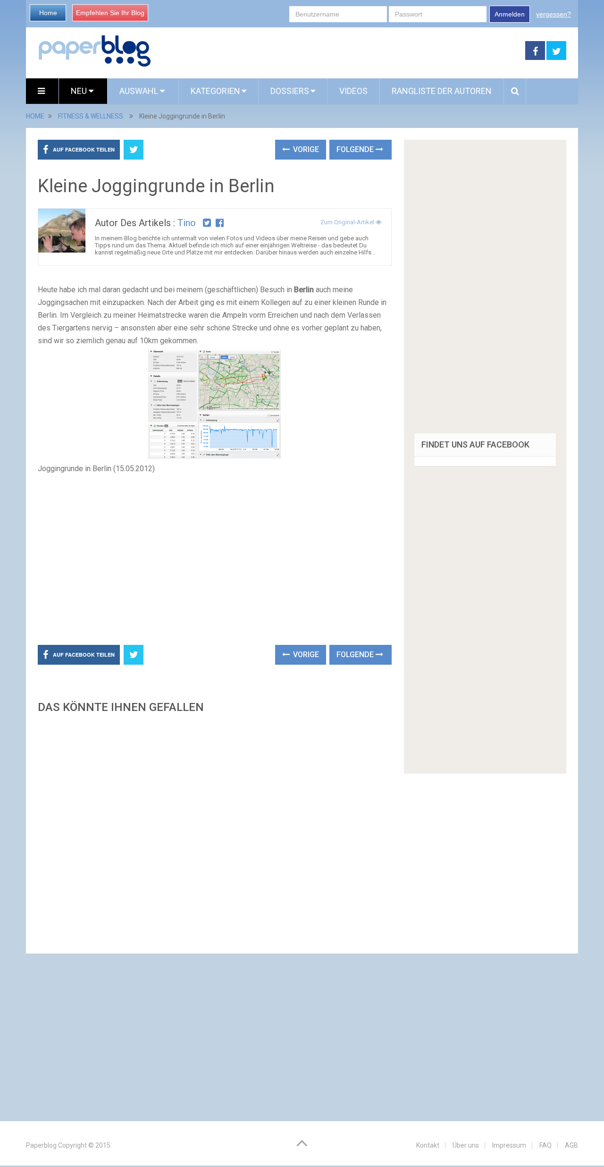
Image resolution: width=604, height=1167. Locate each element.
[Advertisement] (338, 51)
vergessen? (553, 14)
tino (186, 222)
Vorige (305, 149)
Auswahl (139, 91)
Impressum (509, 1145)
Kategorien (215, 91)
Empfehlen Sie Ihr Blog (110, 13)
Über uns (466, 1145)
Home (48, 13)
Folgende (356, 149)
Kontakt (427, 1145)
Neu (80, 91)
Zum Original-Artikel (348, 222)
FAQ (545, 1145)
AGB (571, 1145)
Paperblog (41, 1145)
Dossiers (289, 91)
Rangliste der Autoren (442, 91)
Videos (353, 91)
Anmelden (510, 14)
